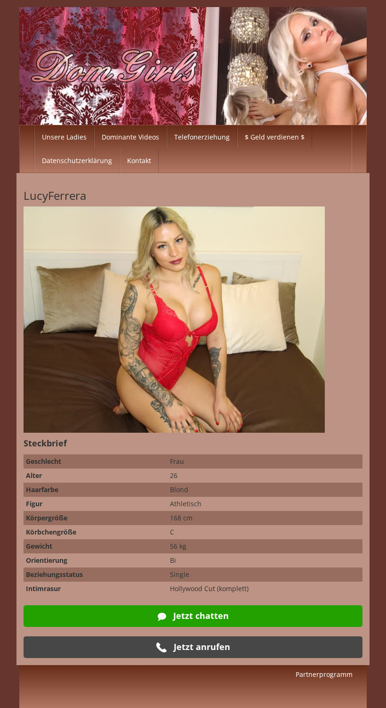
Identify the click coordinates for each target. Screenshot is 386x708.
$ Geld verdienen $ (275, 136)
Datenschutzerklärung (77, 160)
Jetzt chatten (200, 615)
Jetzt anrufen (200, 646)
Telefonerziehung (202, 136)
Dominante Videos (130, 136)
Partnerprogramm (324, 674)
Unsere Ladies (64, 136)
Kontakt (139, 160)
